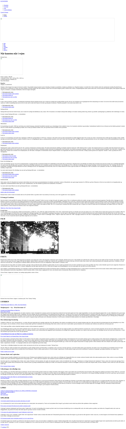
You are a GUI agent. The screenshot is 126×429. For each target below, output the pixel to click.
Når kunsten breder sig (7, 95)
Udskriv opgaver (5, 424)
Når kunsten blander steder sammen (10, 93)
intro (5, 43)
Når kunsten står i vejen (7, 92)
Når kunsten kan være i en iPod (9, 97)
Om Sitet (6, 6)
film (4, 44)
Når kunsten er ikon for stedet (9, 155)
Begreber (6, 5)
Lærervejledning (8, 9)
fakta (5, 46)
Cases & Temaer (4, 12)
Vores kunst (3, 393)
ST (4, 1)
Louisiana (4, 427)
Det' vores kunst (4, 394)
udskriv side (4, 192)
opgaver (5, 50)
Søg (5, 8)
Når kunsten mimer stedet (8, 107)
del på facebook (11, 192)
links (5, 48)
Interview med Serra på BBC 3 (8, 392)
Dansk (5, 14)
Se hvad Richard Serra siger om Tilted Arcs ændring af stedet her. (17, 334)
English (5, 16)
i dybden (6, 47)
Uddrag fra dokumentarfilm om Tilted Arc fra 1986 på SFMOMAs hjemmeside (19, 390)
